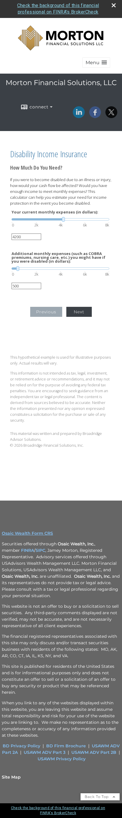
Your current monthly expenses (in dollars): (55, 212)
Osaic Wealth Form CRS (27, 533)
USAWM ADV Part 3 (44, 752)
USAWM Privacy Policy (62, 758)
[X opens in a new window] (111, 116)
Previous (46, 311)
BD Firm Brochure (66, 746)
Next (79, 311)
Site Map (11, 777)
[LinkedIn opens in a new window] (79, 116)
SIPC (40, 550)
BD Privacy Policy (21, 746)
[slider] (60, 219)
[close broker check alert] (113, 5)
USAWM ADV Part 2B (93, 752)
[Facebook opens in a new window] (95, 116)
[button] (96, 62)
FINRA (27, 550)
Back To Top (97, 796)
